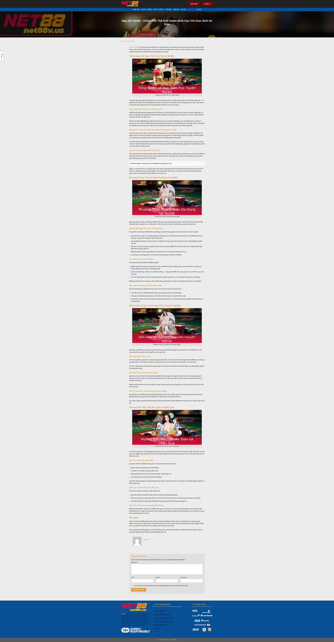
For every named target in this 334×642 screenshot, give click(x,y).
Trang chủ (136, 9)
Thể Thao (168, 9)
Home (123, 41)
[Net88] (130, 4)
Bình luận (134, 562)
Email (158, 577)
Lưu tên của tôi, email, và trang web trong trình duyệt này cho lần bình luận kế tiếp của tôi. (161, 585)
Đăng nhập (194, 4)
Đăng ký (207, 4)
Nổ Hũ (143, 9)
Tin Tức (199, 9)
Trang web (184, 577)
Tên (132, 577)
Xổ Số (155, 9)
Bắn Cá (161, 9)
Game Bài (176, 9)
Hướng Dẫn (191, 9)
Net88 (202, 100)
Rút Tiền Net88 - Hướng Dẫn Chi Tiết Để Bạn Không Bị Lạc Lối (151, 163)
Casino (149, 9)
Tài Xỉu (183, 9)
